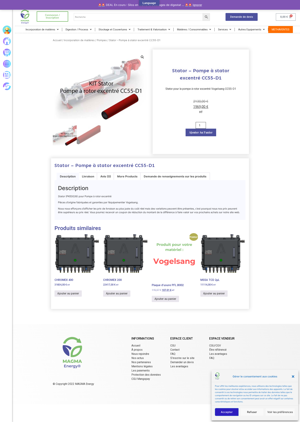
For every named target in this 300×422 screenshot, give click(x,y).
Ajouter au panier (201, 132)
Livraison (88, 176)
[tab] (67, 176)
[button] (293, 376)
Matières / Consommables (192, 29)
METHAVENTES (280, 29)
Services (223, 29)
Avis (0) (105, 176)
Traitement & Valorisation (152, 29)
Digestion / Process (77, 29)
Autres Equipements (249, 29)
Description (68, 176)
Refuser (252, 412)
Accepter (227, 412)
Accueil (57, 40)
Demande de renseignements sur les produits (175, 176)
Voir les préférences (280, 412)
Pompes (102, 40)
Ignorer (197, 5)
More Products (127, 176)
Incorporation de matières (40, 29)
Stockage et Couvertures (113, 29)
